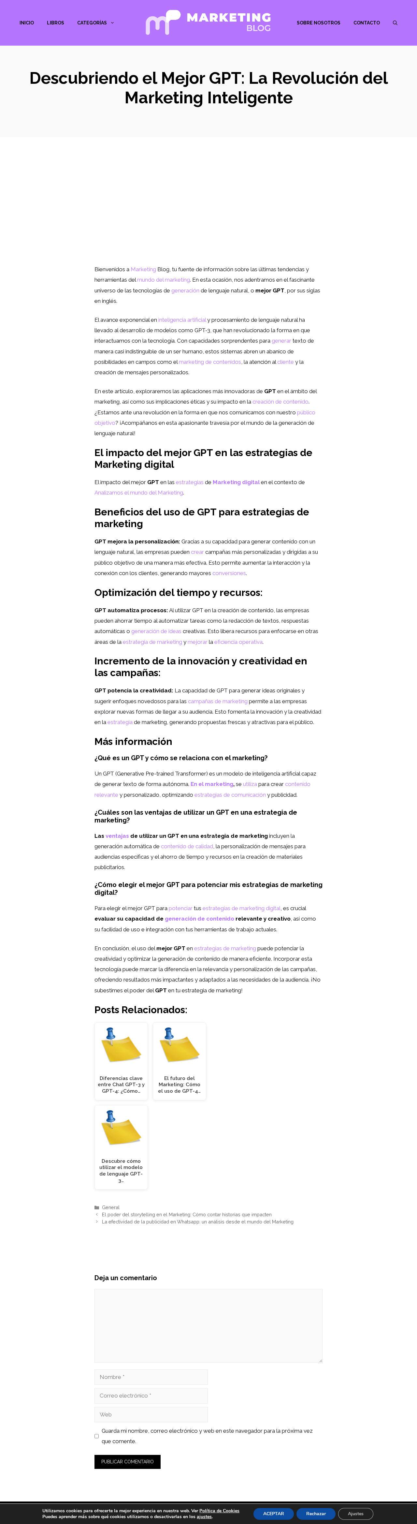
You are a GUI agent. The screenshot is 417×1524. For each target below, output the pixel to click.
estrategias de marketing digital (241, 908)
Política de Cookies (219, 1511)
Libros (55, 22)
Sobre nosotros (318, 22)
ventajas (117, 836)
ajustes (204, 1517)
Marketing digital (236, 482)
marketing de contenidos (210, 362)
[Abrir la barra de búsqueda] (395, 23)
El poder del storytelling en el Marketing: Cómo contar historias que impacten (187, 1214)
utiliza (250, 784)
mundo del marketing (163, 279)
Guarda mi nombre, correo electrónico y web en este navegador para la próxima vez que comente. (207, 1436)
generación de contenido (199, 918)
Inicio (27, 22)
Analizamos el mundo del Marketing (138, 492)
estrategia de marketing (152, 642)
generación (185, 290)
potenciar (181, 908)
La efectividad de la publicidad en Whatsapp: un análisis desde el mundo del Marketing (198, 1221)
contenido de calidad (187, 846)
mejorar (198, 642)
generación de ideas (156, 631)
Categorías (92, 22)
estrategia (120, 722)
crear (197, 552)
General (111, 1207)
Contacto (366, 22)
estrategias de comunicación (230, 795)
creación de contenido (280, 401)
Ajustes (356, 1514)
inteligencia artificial (182, 320)
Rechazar (316, 1514)
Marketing (143, 269)
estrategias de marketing (225, 948)
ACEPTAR (273, 1514)
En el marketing (212, 784)
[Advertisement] (208, 215)
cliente (285, 362)
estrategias (190, 482)
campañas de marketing (218, 701)
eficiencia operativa (238, 642)
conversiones (229, 573)
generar (281, 340)
